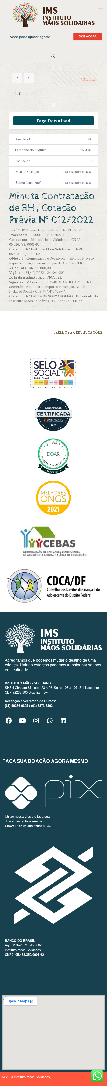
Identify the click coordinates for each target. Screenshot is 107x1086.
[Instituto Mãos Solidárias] (53, 14)
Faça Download (53, 120)
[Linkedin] (63, 720)
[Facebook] (8, 720)
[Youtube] (22, 720)
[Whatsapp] (50, 720)
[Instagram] (36, 720)
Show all (89, 79)
